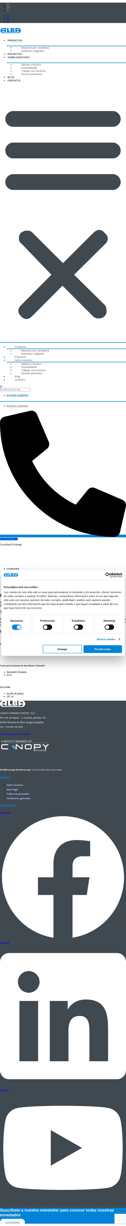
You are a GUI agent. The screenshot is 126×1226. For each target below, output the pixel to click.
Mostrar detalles (106, 639)
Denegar (62, 649)
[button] (63, 212)
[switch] (47, 627)
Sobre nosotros (18, 57)
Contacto (14, 80)
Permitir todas (102, 649)
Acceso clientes (17, 395)
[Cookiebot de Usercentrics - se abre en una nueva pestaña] (108, 574)
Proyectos (15, 54)
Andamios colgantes (32, 50)
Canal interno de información (15, 733)
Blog (11, 77)
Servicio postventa (31, 74)
